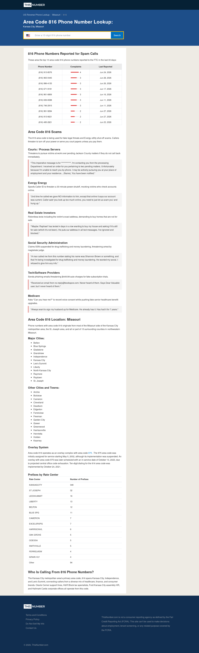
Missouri (56, 14)
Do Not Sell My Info (35, 623)
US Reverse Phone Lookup (36, 14)
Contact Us (31, 627)
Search (117, 35)
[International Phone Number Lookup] (34, 5)
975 (90, 452)
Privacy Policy (32, 619)
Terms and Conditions (36, 614)
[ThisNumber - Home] (34, 607)
